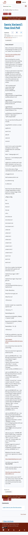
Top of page (23, 514)
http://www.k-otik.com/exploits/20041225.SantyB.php (14, 341)
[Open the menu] (25, 6)
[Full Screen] (12, 32)
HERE (6, 17)
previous (5, 14)
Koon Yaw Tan (9, 37)
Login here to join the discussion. (12, 507)
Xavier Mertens (15, 10)
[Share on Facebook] (17, 32)
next (10, 14)
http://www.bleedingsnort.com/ (13, 459)
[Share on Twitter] (21, 32)
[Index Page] (4, 2)
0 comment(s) (8, 40)
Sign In (18, 2)
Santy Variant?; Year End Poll (13, 26)
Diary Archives (8, 521)
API (14, 526)
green (10, 6)
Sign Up (24, 2)
